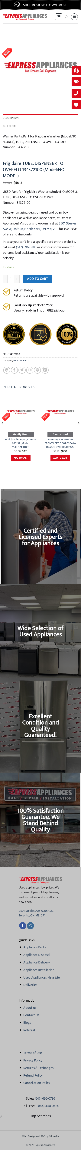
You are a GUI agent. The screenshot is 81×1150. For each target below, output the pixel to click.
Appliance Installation (38, 970)
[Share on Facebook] (14, 370)
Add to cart (37, 279)
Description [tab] (10, 118)
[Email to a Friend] (29, 370)
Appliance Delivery (36, 962)
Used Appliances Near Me (41, 977)
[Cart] (58, 16)
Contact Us (31, 1015)
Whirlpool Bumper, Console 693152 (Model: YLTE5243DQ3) (21, 443)
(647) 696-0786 (25, 247)
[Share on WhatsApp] (6, 370)
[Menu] (74, 16)
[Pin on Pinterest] (37, 370)
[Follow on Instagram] (30, 925)
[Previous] (3, 430)
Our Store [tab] (9, 126)
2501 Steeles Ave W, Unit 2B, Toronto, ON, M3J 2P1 (36, 913)
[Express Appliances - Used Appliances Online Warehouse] (25, 17)
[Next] (78, 430)
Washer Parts (21, 360)
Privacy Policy (32, 1060)
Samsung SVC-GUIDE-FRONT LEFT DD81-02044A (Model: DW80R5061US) (60, 443)
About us (29, 1008)
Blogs (27, 1023)
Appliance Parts (34, 947)
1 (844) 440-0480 (47, 1106)
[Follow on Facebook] (22, 925)
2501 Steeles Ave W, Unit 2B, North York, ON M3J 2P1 (39, 226)
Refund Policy (33, 1075)
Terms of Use (32, 1053)
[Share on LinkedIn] (45, 370)
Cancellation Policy (36, 1083)
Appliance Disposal (36, 955)
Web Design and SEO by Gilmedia (40, 1136)
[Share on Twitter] (21, 370)
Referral (29, 1030)
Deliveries (30, 985)
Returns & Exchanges (38, 1068)
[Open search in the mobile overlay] (66, 17)
